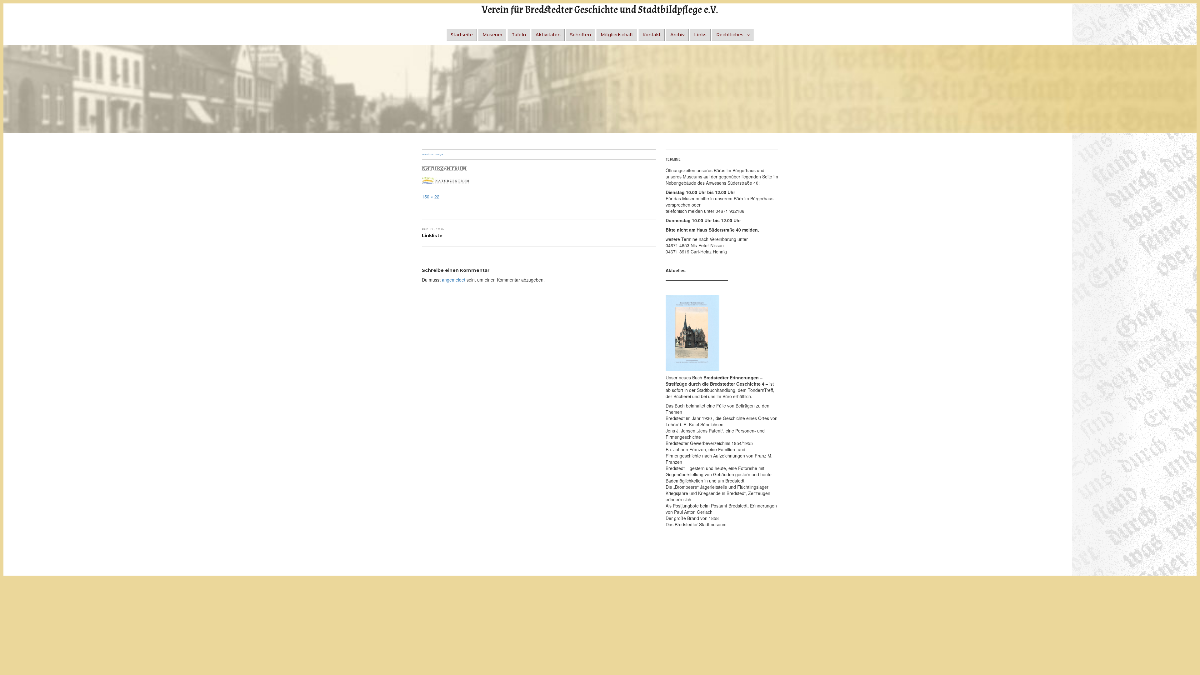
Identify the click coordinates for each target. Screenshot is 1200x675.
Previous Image (432, 154)
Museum (492, 35)
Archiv (677, 35)
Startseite (462, 35)
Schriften (580, 35)
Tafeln (519, 35)
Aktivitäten (548, 35)
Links (700, 35)
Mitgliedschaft (617, 35)
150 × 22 (430, 196)
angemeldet (453, 280)
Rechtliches (729, 35)
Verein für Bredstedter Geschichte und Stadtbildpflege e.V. (600, 9)
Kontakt (651, 35)
